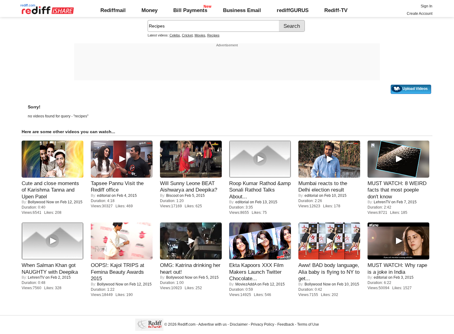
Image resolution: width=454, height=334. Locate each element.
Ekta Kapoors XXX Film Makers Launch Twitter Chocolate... (256, 271)
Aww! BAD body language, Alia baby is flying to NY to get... (328, 271)
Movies (200, 35)
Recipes (213, 35)
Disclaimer (239, 324)
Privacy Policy (262, 324)
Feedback (285, 324)
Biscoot (172, 195)
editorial (104, 195)
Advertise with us (212, 324)
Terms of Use (308, 324)
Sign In (426, 6)
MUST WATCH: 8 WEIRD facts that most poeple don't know (397, 189)
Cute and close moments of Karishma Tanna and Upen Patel (50, 189)
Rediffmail (113, 10)
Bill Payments (190, 10)
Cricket (187, 35)
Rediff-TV (335, 10)
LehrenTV (382, 202)
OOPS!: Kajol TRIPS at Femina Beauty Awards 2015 (117, 271)
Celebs (175, 35)
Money (149, 10)
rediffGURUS (293, 10)
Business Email (242, 10)
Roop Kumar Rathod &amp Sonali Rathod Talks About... (260, 189)
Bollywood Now (41, 202)
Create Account (419, 13)
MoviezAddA (245, 284)
